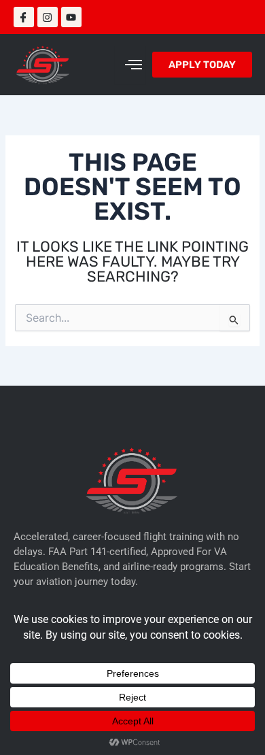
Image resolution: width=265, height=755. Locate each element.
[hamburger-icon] (130, 65)
